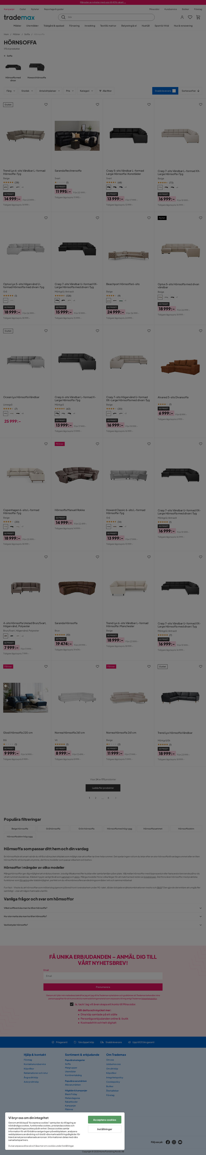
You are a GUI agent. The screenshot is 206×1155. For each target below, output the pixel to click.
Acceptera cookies (104, 1119)
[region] (65, 1131)
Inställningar (104, 1129)
